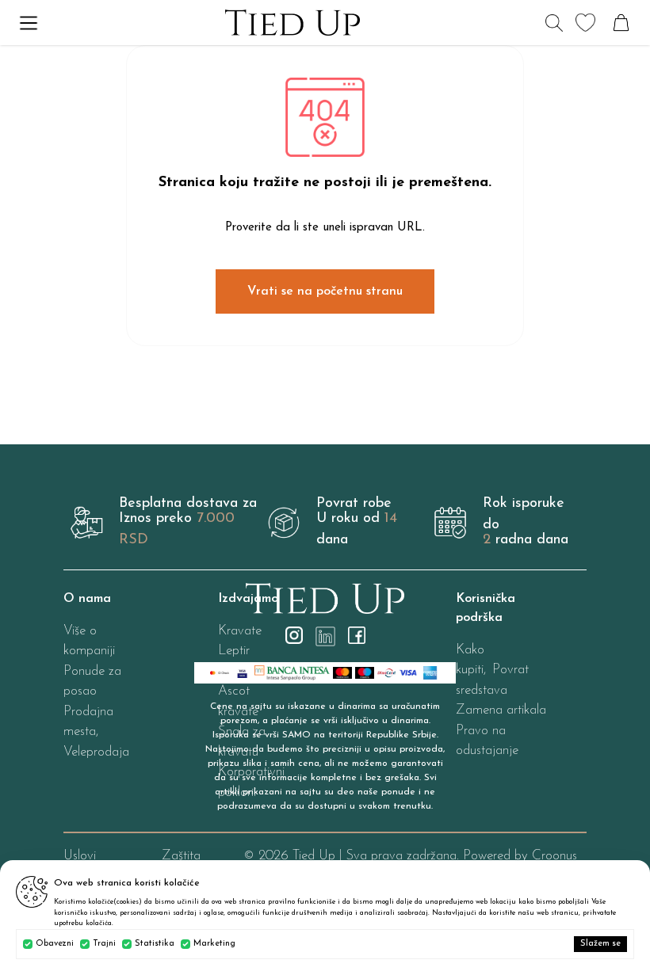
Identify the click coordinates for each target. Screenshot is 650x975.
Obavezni (55, 943)
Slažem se (600, 943)
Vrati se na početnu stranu (325, 291)
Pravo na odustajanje (487, 741)
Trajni (104, 943)
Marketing (214, 943)
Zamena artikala (501, 710)
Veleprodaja (96, 752)
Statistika (154, 943)
